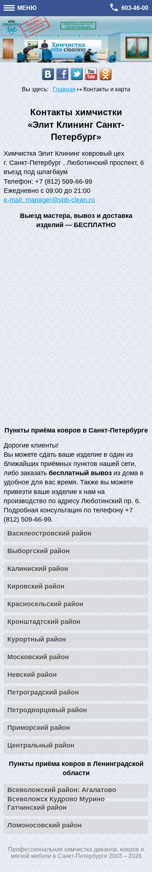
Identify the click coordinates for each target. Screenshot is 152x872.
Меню (26, 8)
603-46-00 (134, 8)
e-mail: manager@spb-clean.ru (49, 200)
